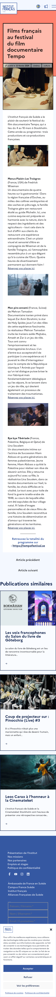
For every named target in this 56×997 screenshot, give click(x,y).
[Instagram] (21, 874)
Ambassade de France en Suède (27, 883)
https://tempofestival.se (29, 545)
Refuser (28, 977)
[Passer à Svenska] (38, 6)
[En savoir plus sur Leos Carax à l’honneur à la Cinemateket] (28, 771)
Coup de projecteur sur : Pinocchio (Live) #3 (27, 718)
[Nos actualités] (46, 6)
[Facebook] (9, 874)
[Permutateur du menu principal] (53, 6)
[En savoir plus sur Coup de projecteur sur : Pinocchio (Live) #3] (28, 691)
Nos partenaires (17, 860)
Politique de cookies (14, 992)
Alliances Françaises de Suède (25, 894)
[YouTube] (15, 874)
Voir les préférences (28, 985)
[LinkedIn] (28, 874)
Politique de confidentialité (37, 992)
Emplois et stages (18, 864)
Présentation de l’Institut (22, 852)
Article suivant (28, 570)
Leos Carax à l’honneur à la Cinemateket (27, 798)
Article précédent (28, 560)
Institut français (17, 890)
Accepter (28, 968)
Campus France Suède (21, 887)
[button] (51, 929)
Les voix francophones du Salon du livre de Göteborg (25, 636)
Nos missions (15, 856)
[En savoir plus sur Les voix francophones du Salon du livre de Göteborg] (28, 607)
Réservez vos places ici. (21, 527)
